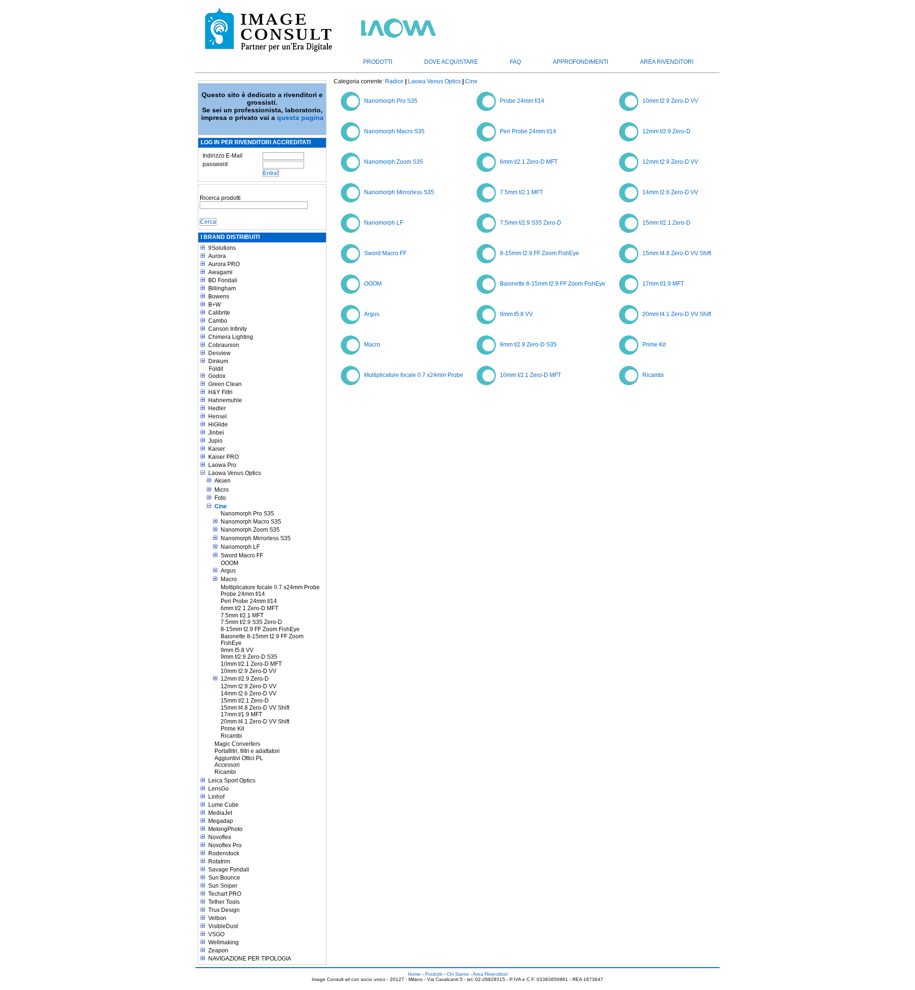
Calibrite (219, 312)
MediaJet (220, 813)
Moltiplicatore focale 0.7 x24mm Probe (270, 587)
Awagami (220, 272)
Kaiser (216, 449)
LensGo (218, 788)
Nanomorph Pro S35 (247, 513)
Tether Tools (224, 902)
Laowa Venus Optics (234, 473)
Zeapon (218, 950)
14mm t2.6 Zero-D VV (248, 693)
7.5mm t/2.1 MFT (242, 615)
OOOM (229, 563)
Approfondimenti (580, 62)
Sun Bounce (224, 877)
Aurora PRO (224, 264)
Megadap (220, 821)
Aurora (217, 256)
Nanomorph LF (240, 547)
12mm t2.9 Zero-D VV (248, 686)
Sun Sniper (222, 885)
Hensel (217, 416)
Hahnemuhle (225, 400)
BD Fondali (222, 280)
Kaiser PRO (223, 457)
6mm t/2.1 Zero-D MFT (249, 608)
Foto (220, 498)
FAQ (515, 62)
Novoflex (219, 837)
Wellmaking (223, 942)
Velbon (217, 918)
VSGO (216, 934)
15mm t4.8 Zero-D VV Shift (255, 707)
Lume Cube (223, 805)
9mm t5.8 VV (237, 650)
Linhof (216, 796)
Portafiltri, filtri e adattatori (247, 751)
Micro (221, 489)
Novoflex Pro (225, 845)
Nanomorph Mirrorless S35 (256, 538)
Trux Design (224, 910)
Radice (394, 81)
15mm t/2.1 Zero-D (245, 700)
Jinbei (216, 432)
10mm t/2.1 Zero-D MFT (251, 664)
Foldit (216, 369)
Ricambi (231, 736)
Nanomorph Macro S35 (251, 521)
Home (414, 974)
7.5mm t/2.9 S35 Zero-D (251, 622)
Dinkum (218, 361)
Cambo (217, 320)
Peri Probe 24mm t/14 (249, 601)
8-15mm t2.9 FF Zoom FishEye (260, 629)
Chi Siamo (458, 974)
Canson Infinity (227, 329)
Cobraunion (223, 345)
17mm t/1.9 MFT (241, 714)
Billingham (222, 288)
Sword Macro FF (242, 555)
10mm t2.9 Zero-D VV (248, 671)
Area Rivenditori (666, 62)
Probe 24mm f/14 (243, 594)
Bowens (218, 296)
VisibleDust (223, 926)
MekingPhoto (225, 829)
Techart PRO (224, 894)
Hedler (217, 408)
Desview (219, 353)
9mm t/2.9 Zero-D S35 (249, 656)
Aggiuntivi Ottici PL (238, 758)
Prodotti (377, 62)
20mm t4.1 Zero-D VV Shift (255, 721)
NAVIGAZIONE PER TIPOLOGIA (249, 958)
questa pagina (300, 117)
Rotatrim (219, 861)
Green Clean (225, 384)
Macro (229, 579)
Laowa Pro (222, 465)
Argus (228, 570)
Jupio (215, 440)
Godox (216, 376)
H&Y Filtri (220, 392)
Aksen (222, 480)
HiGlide (218, 424)
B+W (214, 304)
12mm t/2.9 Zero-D (245, 678)
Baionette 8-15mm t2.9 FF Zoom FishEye (262, 639)
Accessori (227, 765)
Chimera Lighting (230, 337)
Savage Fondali (228, 869)
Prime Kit (232, 728)
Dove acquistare (451, 62)
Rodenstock (223, 853)
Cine (220, 506)
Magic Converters (237, 744)
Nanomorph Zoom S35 (250, 529)
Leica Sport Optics (231, 780)
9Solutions (222, 248)
